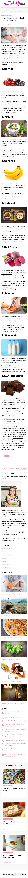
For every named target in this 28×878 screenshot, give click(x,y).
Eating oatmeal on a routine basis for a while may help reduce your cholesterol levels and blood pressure (13, 237)
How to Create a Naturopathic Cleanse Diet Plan (12, 856)
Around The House (6, 548)
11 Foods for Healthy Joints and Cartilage (15, 721)
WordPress (14, 875)
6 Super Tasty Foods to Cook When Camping (13, 616)
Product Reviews (5, 568)
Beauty (3, 552)
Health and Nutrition (7, 15)
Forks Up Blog (13, 873)
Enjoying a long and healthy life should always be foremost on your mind (14, 440)
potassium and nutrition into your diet (11, 197)
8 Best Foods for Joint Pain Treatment (11, 594)
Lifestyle (3, 558)
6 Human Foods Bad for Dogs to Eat (14, 740)
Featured (7, 456)
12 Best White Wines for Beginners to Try (12, 703)
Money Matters (5, 564)
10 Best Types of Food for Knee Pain (11, 659)
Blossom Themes (17, 874)
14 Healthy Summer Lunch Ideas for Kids (12, 681)
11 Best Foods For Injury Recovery (14, 717)
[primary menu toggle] (1, 3)
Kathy (4, 24)
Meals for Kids (5, 561)
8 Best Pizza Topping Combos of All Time (12, 637)
